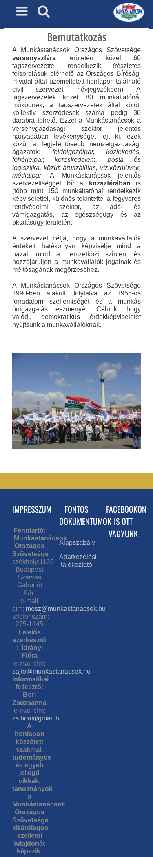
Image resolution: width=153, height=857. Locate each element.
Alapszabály (77, 542)
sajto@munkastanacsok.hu (51, 671)
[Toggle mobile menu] (22, 11)
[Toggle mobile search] (44, 11)
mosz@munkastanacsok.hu (66, 608)
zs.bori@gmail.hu (37, 718)
